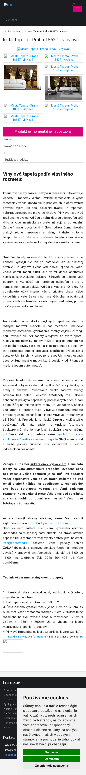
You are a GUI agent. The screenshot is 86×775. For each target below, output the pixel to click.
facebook (10, 754)
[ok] (79, 20)
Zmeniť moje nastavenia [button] (51, 765)
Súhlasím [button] (51, 752)
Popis (7, 139)
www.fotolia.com (57, 523)
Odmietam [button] (52, 758)
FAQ (7, 152)
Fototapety (14, 31)
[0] (70, 7)
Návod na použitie (15, 146)
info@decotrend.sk (15, 543)
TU (81, 636)
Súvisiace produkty (16, 159)
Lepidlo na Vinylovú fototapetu (27, 636)
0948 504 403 (12, 745)
